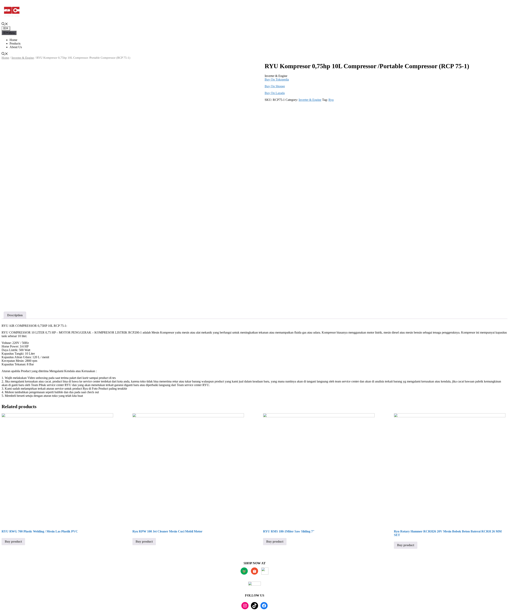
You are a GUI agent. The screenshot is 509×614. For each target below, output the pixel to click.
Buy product (13, 541)
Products (15, 43)
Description (15, 315)
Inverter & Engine (23, 57)
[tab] (15, 315)
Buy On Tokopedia (277, 79)
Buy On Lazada (275, 93)
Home (13, 40)
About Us (16, 47)
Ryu (331, 99)
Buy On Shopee (275, 86)
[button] (5, 24)
